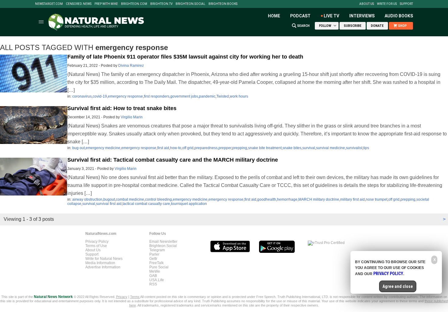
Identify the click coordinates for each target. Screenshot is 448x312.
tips (366, 148)
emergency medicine (103, 148)
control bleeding (158, 199)
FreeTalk (156, 263)
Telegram (157, 250)
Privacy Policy (96, 241)
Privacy (121, 297)
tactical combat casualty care (146, 204)
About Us (366, 3)
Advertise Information (102, 267)
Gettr (153, 258)
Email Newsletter (163, 241)
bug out (78, 148)
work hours (239, 96)
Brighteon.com (134, 3)
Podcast (300, 15)
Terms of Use (96, 246)
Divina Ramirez (131, 65)
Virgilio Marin (132, 117)
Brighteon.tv (161, 3)
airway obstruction (87, 199)
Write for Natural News (104, 258)
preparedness (206, 148)
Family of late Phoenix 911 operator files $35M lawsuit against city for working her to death (185, 57)
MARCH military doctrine (318, 199)
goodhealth (266, 199)
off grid (188, 148)
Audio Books (399, 15)
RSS (153, 284)
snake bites (292, 148)
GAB (153, 276)
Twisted (222, 96)
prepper (225, 148)
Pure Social (159, 267)
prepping (239, 148)
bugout (109, 199)
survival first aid (109, 204)
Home (274, 15)
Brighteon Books (222, 3)
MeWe (154, 271)
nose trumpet (376, 199)
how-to (175, 148)
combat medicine (130, 199)
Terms (135, 297)
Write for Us (387, 3)
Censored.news (78, 3)
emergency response (125, 96)
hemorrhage (287, 199)
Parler (154, 254)
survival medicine (330, 148)
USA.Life (156, 280)
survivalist (354, 148)
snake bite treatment (265, 148)
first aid (163, 148)
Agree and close (397, 286)
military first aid (352, 199)
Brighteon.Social (190, 3)
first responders (156, 96)
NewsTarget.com (49, 3)
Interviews (362, 15)
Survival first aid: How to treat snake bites (121, 108)
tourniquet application (189, 204)
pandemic (207, 96)
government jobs (184, 96)
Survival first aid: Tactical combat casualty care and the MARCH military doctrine (172, 160)
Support (406, 3)
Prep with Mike (106, 3)
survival (308, 148)
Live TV (331, 15)
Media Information (100, 263)
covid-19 (100, 96)
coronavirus (82, 96)
